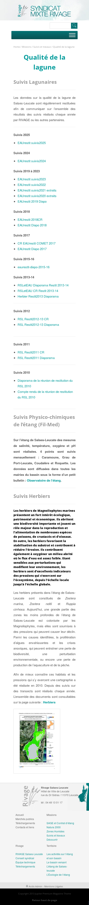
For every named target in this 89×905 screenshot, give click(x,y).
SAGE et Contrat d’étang (60, 823)
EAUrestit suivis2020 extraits (37, 196)
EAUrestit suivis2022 (32, 184)
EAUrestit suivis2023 (32, 179)
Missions (26, 46)
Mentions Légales (53, 886)
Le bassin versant (56, 862)
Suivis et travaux (42, 46)
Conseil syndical (25, 858)
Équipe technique (25, 862)
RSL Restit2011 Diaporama (36, 358)
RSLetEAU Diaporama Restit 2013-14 (43, 285)
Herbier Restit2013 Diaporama (38, 296)
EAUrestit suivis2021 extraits (37, 190)
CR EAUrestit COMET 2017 (36, 243)
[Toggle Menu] (72, 35)
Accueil (20, 814)
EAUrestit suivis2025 (32, 143)
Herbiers (49, 702)
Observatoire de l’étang (44, 480)
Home (16, 46)
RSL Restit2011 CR (31, 352)
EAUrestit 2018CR (30, 219)
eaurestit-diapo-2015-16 (33, 267)
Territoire (52, 845)
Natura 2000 (54, 827)
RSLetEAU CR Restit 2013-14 (38, 290)
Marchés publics (25, 819)
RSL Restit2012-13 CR (33, 319)
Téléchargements (25, 823)
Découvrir (52, 839)
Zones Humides (55, 831)
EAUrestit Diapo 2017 (32, 249)
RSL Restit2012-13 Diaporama (38, 324)
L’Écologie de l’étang (58, 874)
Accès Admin (35, 886)
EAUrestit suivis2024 (32, 161)
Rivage (20, 845)
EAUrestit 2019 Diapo (32, 201)
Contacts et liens (25, 827)
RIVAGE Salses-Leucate (29, 854)
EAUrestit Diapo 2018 (32, 225)
